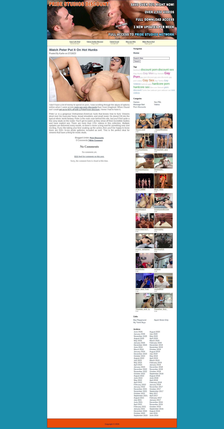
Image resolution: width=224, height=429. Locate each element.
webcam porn (156, 90)
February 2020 (156, 343)
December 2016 (156, 402)
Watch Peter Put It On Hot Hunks (73, 50)
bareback (136, 70)
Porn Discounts (97, 138)
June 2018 (154, 378)
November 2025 (140, 336)
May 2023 (138, 363)
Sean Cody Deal (74, 42)
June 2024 (138, 347)
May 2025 (138, 341)
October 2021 (139, 393)
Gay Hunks (137, 74)
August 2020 (155, 332)
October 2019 (155, 349)
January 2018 (155, 385)
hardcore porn (161, 83)
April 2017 (154, 396)
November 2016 (156, 404)
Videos (157, 104)
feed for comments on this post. (89, 156)
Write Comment (96, 140)
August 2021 (139, 398)
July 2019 (154, 354)
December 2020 (140, 411)
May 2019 (154, 356)
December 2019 (156, 345)
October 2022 (139, 374)
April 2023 (138, 365)
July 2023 (138, 360)
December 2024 (140, 345)
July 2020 (154, 334)
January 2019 (155, 365)
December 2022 (140, 369)
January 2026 (139, 334)
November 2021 (140, 391)
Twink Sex (146, 90)
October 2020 (139, 413)
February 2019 (156, 363)
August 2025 (139, 338)
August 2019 (155, 352)
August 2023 (139, 358)
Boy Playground (139, 320)
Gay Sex (148, 80)
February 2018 (156, 382)
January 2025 (139, 343)
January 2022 (139, 387)
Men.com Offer (131, 42)
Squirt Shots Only (161, 320)
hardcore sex (141, 87)
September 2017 (156, 391)
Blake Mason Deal (148, 42)
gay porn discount (147, 77)
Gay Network (159, 74)
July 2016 (154, 413)
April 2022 (138, 382)
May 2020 (154, 336)
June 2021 (138, 402)
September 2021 (141, 396)
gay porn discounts (161, 77)
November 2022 (140, 371)
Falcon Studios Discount (95, 42)
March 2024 (139, 349)
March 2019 (154, 360)
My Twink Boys (139, 322)
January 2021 (139, 409)
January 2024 (139, 352)
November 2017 (156, 387)
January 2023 (139, 367)
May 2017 (154, 393)
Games (136, 102)
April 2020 (154, 338)
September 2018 (156, 374)
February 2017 (156, 398)
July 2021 (138, 400)
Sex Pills (157, 102)
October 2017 (155, 389)
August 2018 (155, 376)
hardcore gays (146, 84)
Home (136, 53)
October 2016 (155, 407)
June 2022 (138, 378)
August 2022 (139, 376)
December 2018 (156, 367)
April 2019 (154, 358)
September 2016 (156, 409)
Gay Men (148, 73)
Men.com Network (157, 87)
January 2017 (155, 400)
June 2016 (154, 415)
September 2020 (141, 415)
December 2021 (140, 389)
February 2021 (140, 407)
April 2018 (154, 380)
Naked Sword (114, 42)
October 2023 (139, 356)
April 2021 (138, 404)
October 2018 (155, 371)
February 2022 (140, 385)
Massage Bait (139, 104)
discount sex (166, 69)
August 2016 (155, 411)
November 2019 (156, 347)
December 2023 (140, 354)
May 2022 (138, 380)
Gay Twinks (159, 81)
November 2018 (156, 369)
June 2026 (138, 332)
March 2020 (154, 341)
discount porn (149, 69)
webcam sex (166, 90)
